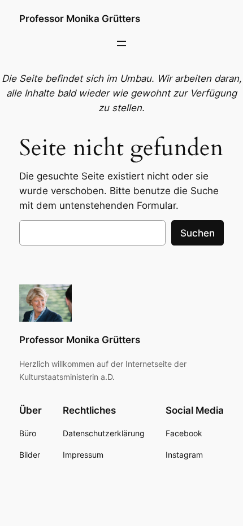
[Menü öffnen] (121, 43)
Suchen (197, 233)
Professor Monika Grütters (79, 18)
